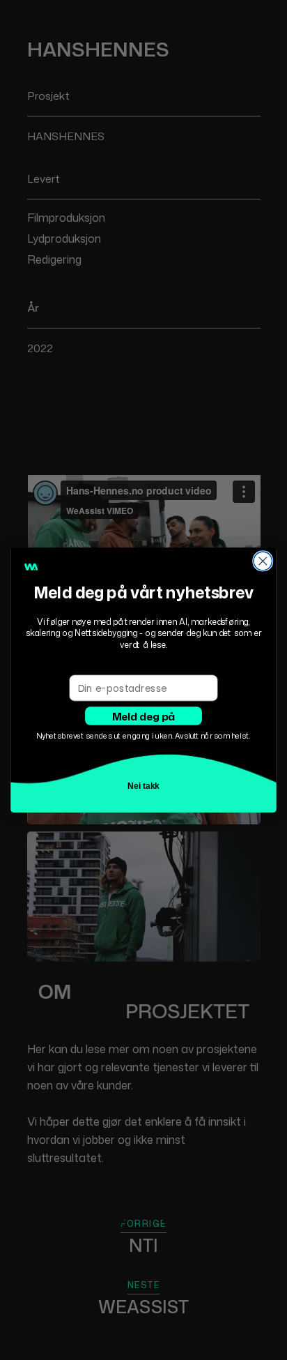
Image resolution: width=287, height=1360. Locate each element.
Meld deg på (144, 716)
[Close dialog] (263, 561)
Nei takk (143, 785)
